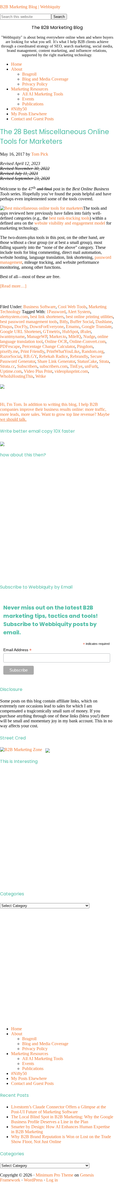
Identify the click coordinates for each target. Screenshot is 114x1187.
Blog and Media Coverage (45, 1043)
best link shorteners (47, 316)
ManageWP (37, 336)
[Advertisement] (57, 521)
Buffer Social (81, 321)
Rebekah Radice (53, 356)
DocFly (20, 326)
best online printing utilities (89, 316)
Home (16, 1028)
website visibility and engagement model (69, 223)
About (16, 1033)
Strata (104, 361)
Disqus (6, 326)
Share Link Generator (56, 361)
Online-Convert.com (87, 341)
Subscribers (27, 366)
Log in (52, 1180)
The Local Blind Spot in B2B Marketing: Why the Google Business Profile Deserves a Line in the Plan (62, 1119)
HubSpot (70, 331)
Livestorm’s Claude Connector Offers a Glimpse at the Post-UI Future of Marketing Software (58, 1109)
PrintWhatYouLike (62, 351)
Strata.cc (7, 366)
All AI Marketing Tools (42, 1058)
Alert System (79, 311)
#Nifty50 (19, 1073)
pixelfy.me (9, 351)
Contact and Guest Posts (32, 1083)
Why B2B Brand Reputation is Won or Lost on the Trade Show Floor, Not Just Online (61, 1139)
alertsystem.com (14, 316)
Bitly (63, 321)
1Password (56, 311)
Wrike (40, 376)
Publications (32, 1068)
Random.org (92, 351)
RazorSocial (10, 356)
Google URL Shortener (20, 331)
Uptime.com (11, 371)
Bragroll (29, 1038)
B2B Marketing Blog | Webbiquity (30, 6)
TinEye (76, 366)
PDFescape (10, 346)
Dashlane (103, 321)
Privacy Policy (35, 1048)
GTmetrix (51, 331)
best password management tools (28, 321)
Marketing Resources (29, 1053)
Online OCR (56, 341)
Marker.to (57, 336)
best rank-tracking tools (69, 218)
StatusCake (87, 361)
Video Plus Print (38, 371)
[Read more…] (13, 286)
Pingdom (85, 346)
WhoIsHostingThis (16, 376)
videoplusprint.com (71, 371)
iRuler (85, 331)
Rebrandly (79, 356)
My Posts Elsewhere (29, 1078)
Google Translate (97, 326)
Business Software (39, 306)
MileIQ (74, 336)
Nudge (89, 336)
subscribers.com (54, 366)
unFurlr (91, 366)
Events (28, 1063)
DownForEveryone (47, 326)
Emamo (72, 326)
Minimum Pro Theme (54, 1175)
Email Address (17, 650)
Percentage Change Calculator (48, 346)
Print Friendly (32, 351)
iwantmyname (12, 336)
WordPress (33, 1180)
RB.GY (30, 356)
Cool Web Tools (72, 306)
